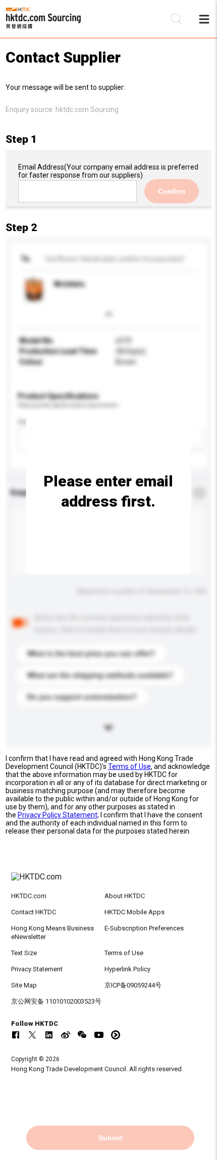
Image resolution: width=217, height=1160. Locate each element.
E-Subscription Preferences (144, 928)
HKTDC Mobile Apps (134, 912)
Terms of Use (129, 766)
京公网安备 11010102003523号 (56, 1001)
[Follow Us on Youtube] (98, 1034)
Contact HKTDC (33, 912)
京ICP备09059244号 (132, 985)
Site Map (24, 985)
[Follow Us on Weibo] (65, 1034)
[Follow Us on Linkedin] (48, 1034)
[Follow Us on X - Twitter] (32, 1034)
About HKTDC (124, 896)
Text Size (24, 953)
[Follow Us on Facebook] (15, 1034)
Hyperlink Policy (127, 969)
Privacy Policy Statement (57, 815)
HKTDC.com (28, 896)
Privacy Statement (37, 969)
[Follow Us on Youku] (115, 1034)
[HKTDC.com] (108, 882)
